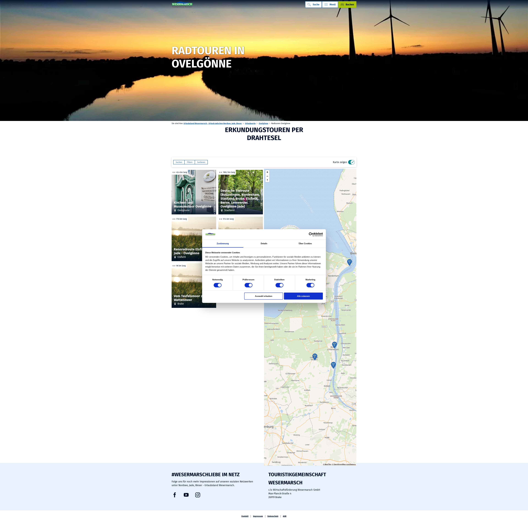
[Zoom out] (267, 176)
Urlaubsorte (250, 123)
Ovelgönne (263, 123)
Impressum (258, 516)
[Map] (310, 317)
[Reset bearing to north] (267, 180)
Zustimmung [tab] (223, 243)
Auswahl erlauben (263, 296)
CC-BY (261, 204)
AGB (284, 516)
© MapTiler (327, 464)
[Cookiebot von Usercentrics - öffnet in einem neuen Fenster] (311, 234)
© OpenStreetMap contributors (344, 464)
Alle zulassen (303, 296)
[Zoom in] (267, 172)
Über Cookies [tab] (305, 243)
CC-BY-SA (215, 209)
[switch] (248, 285)
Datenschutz (272, 516)
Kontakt (244, 516)
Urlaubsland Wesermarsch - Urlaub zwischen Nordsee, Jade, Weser (213, 123)
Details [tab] (264, 243)
